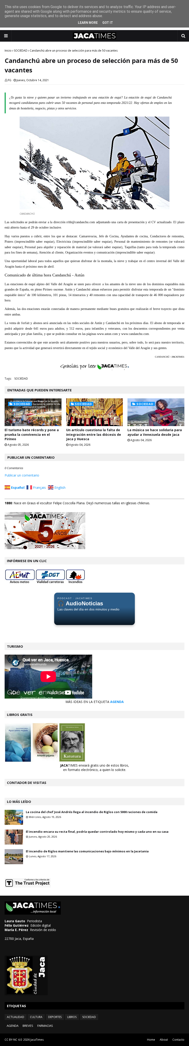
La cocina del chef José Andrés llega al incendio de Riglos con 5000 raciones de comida (91, 812)
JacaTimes (37, 1040)
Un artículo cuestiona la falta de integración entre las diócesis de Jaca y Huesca (93, 434)
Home (151, 1040)
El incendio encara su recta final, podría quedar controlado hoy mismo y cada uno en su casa (97, 831)
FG (9, 80)
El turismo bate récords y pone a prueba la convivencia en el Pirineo (32, 434)
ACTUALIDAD (15, 1017)
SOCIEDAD (20, 51)
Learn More (88, 23)
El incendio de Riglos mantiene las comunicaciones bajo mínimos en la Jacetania (87, 851)
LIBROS (72, 1017)
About (164, 1040)
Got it (107, 23)
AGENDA (117, 701)
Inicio (8, 51)
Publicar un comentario (22, 475)
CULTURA (36, 1017)
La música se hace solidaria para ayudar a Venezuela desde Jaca (154, 432)
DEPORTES (55, 1017)
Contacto (178, 1040)
